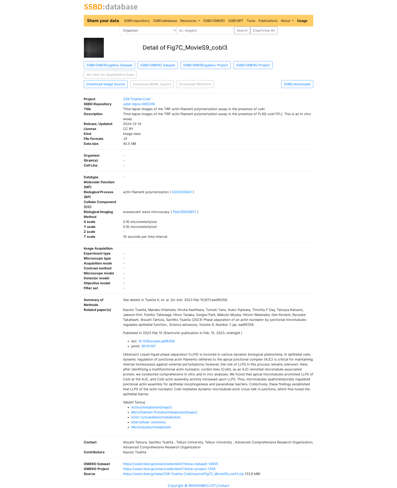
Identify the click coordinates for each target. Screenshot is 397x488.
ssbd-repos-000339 (139, 104)
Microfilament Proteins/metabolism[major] (164, 412)
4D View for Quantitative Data (110, 75)
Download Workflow (195, 84)
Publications (267, 21)
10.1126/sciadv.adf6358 (156, 341)
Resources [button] (188, 21)
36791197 (148, 346)
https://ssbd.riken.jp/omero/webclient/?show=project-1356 (169, 469)
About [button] (286, 21)
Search (242, 30)
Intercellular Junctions (148, 422)
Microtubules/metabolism (151, 427)
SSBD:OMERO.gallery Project (205, 65)
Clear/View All (264, 30)
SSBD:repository (137, 21)
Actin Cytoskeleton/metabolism (156, 417)
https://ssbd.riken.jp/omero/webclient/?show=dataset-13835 (170, 464)
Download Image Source (105, 84)
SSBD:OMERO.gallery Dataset (109, 65)
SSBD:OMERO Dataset (157, 65)
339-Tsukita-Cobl (137, 99)
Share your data (103, 20)
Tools (251, 21)
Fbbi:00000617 (184, 212)
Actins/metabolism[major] (151, 407)
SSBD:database (165, 21)
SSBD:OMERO (214, 21)
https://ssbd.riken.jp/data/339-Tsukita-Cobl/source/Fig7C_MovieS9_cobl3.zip (183, 474)
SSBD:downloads (297, 84)
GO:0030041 (182, 192)
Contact (223, 485)
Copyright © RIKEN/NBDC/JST (192, 485)
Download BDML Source (152, 84)
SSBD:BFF (235, 21)
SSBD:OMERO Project (253, 65)
